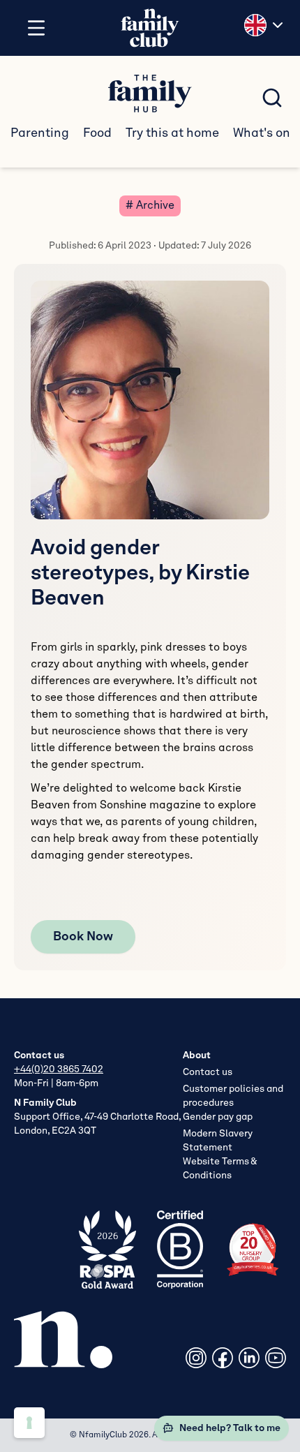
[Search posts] (272, 98)
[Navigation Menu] (36, 28)
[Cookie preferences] (29, 1422)
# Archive (150, 206)
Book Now (83, 937)
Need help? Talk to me (229, 1428)
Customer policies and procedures (233, 1096)
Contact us (207, 1072)
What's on (261, 133)
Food (97, 133)
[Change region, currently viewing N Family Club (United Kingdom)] (265, 25)
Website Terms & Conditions (220, 1168)
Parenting (39, 133)
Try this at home (172, 133)
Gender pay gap (218, 1117)
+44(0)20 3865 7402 (58, 1069)
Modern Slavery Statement (218, 1141)
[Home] (150, 28)
